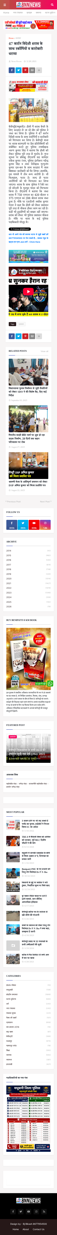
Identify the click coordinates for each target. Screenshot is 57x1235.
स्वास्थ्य (28, 1059)
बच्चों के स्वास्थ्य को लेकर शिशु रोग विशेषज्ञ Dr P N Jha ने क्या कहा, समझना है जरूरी (36, 929)
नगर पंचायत (18, 12)
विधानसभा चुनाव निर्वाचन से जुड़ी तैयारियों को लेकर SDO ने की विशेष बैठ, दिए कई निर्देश (28, 392)
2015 (28, 555)
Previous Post (14, 501)
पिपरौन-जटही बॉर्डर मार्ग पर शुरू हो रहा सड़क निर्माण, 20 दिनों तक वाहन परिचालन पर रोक (27, 439)
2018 (28, 569)
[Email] (32, 70)
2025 (28, 602)
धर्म (28, 1003)
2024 (28, 597)
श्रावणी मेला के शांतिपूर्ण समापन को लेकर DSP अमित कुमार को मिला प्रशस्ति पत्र (28, 484)
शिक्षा (28, 1050)
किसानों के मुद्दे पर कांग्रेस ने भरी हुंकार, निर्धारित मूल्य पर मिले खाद (36, 885)
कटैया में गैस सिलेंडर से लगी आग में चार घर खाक (35, 957)
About (26, 1229)
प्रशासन (18, 38)
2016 (28, 560)
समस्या (38, 12)
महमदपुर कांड (28, 1045)
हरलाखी (28, 1064)
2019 (28, 574)
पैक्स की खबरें (28, 1017)
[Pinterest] (25, 70)
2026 (28, 606)
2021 (28, 583)
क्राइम (29, 12)
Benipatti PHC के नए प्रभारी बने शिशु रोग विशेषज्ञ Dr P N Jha (36, 871)
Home (6, 12)
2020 (28, 578)
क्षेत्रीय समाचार (28, 994)
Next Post (45, 501)
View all (44, 351)
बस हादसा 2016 (28, 1027)
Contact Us (38, 1229)
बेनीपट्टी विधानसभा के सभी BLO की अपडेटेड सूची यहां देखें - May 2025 (27, 752)
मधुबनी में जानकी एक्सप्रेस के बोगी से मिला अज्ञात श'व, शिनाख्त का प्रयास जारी (36, 856)
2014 (28, 550)
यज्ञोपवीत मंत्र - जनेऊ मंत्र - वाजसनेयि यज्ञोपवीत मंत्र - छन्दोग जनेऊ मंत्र (27, 785)
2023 (28, 592)
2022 (28, 588)
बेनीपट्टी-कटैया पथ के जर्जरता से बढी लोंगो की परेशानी (35, 914)
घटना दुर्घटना (50, 12)
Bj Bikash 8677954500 (35, 1224)
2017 (28, 564)
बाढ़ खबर (28, 1031)
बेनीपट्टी (28, 1036)
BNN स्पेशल (28, 985)
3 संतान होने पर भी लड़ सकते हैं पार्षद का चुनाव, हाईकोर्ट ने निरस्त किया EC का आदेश (35, 824)
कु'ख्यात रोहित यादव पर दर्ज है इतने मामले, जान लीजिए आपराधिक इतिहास (34, 899)
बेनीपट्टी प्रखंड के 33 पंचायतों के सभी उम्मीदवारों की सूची (35, 943)
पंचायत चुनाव (28, 1013)
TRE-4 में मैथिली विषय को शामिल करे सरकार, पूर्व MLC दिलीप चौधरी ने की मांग (36, 840)
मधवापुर (28, 1041)
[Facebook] (12, 70)
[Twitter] (19, 70)
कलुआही (28, 989)
